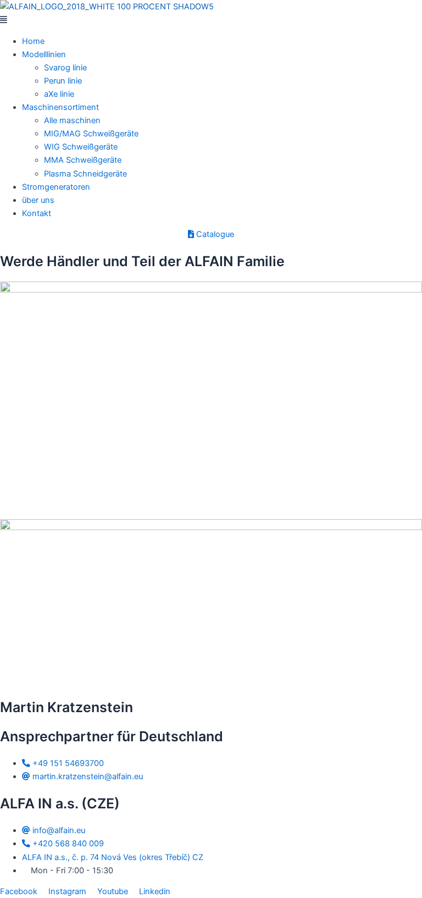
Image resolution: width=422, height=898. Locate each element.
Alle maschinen (72, 120)
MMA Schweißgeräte (82, 160)
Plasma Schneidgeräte (85, 174)
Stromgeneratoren (56, 187)
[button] (211, 19)
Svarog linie (65, 68)
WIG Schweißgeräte (81, 147)
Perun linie (63, 81)
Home (33, 41)
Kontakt (36, 213)
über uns (38, 200)
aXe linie (59, 94)
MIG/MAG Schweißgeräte (91, 134)
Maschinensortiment (60, 107)
